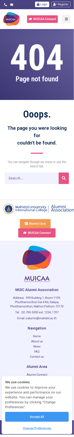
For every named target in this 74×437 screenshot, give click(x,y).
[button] (42, 19)
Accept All (37, 416)
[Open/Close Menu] (66, 19)
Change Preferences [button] (37, 428)
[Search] (64, 178)
